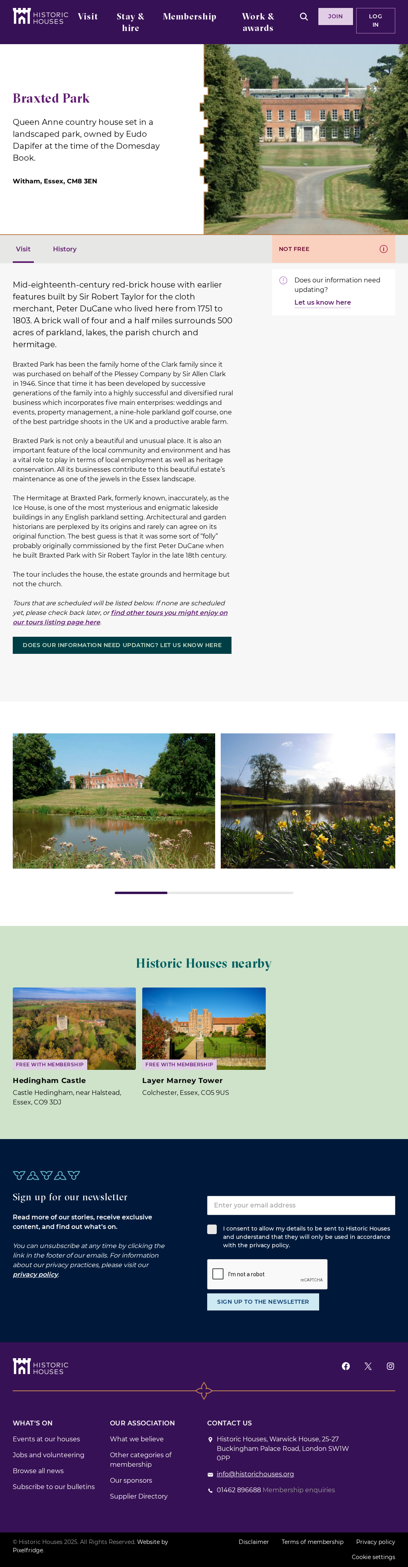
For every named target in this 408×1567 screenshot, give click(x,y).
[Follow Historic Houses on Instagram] (390, 1366)
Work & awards (258, 23)
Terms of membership (312, 1542)
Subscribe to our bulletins (54, 1487)
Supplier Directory (139, 1496)
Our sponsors (131, 1480)
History (64, 249)
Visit (88, 17)
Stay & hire (130, 23)
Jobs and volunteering (48, 1455)
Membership (190, 17)
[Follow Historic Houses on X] (368, 1366)
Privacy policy (375, 1542)
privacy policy (35, 1274)
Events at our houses (46, 1439)
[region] (204, 813)
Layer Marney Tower (182, 1080)
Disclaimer (254, 1542)
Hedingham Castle (49, 1080)
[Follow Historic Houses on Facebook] (346, 1366)
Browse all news (38, 1471)
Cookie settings (373, 1557)
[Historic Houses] (40, 16)
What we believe (137, 1439)
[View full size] (114, 801)
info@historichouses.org (255, 1474)
